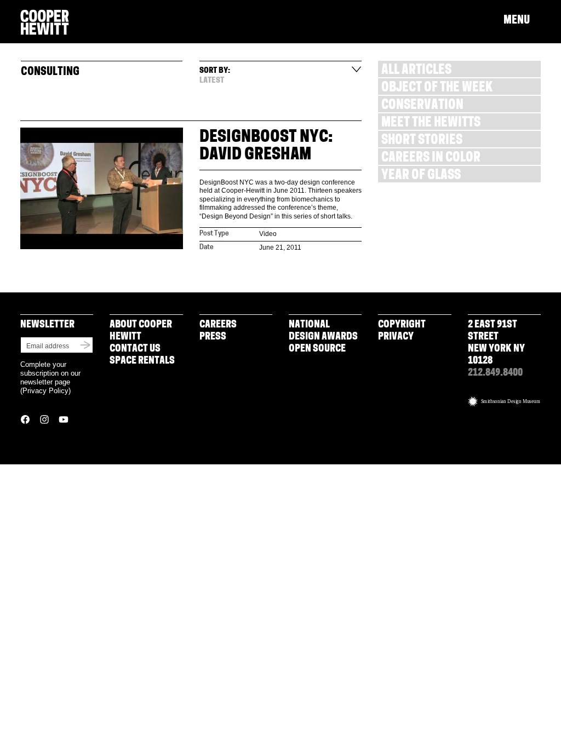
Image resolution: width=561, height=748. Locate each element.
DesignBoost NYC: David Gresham (266, 146)
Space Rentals (142, 361)
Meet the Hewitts (430, 123)
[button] (522, 21)
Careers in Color (430, 158)
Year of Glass (421, 176)
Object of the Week (437, 88)
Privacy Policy (45, 391)
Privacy (396, 337)
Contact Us (135, 349)
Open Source (317, 349)
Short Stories (421, 141)
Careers (218, 325)
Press (212, 337)
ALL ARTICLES (416, 71)
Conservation (422, 106)
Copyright (402, 325)
